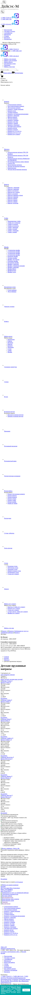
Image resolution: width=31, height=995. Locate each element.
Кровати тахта (12, 111)
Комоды (10, 344)
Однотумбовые (12, 290)
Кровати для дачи (13, 122)
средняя (11, 679)
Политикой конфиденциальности (11, 990)
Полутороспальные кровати (16, 106)
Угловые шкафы (12, 258)
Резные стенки (12, 498)
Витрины (10, 342)
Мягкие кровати (12, 117)
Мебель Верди (8, 62)
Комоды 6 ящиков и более (15, 195)
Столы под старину (13, 574)
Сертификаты (8, 33)
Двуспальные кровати (14, 107)
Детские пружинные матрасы (16, 166)
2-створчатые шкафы (14, 251)
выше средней (5, 679)
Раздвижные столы (13, 572)
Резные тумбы (12, 500)
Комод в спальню (13, 194)
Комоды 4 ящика (12, 198)
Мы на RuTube (14, 981)
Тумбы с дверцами (13, 230)
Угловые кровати (13, 112)
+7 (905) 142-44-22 (6, 24)
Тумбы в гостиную (13, 226)
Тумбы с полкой (12, 229)
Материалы (7, 34)
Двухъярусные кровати (14, 126)
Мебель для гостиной (10, 60)
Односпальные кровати (14, 104)
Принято (26, 990)
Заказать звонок (5, 51)
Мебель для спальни (10, 59)
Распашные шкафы (13, 262)
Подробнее (4, 698)
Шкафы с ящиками (13, 267)
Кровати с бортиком (13, 125)
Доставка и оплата (9, 31)
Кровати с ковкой (13, 123)
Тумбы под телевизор (14, 222)
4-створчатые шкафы (14, 255)
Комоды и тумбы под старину (16, 607)
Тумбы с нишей (12, 232)
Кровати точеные (13, 129)
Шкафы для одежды (13, 259)
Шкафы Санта (12, 272)
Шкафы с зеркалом (13, 264)
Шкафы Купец (12, 270)
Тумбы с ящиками (13, 227)
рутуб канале (19, 882)
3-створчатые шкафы (14, 253)
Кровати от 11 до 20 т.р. (15, 131)
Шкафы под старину (14, 613)
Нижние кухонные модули (15, 416)
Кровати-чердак (12, 128)
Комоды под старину (14, 192)
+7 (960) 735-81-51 (6, 17)
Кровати (10, 345)
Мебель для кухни (9, 66)
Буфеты (10, 341)
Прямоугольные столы (14, 571)
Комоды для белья (13, 203)
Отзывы (6, 36)
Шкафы (10, 352)
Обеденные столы (13, 567)
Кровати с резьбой (13, 120)
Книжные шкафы (13, 256)
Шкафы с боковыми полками (16, 266)
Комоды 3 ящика (12, 200)
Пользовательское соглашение (9, 979)
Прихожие (7, 65)
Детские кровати (12, 118)
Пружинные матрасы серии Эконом (18, 161)
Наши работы (7, 73)
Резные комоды (12, 495)
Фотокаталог (8, 39)
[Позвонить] (2, 11)
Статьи (6, 964)
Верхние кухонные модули (15, 415)
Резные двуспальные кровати (16, 494)
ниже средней (18, 679)
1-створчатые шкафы (14, 250)
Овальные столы (12, 569)
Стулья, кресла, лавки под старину (18, 611)
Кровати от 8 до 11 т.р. (14, 132)
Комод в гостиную (13, 190)
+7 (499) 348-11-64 (6, 19)
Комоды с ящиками (13, 189)
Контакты (7, 37)
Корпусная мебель (9, 962)
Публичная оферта (24, 979)
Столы (9, 349)
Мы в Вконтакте (24, 981)
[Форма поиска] (4, 2)
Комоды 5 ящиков (13, 197)
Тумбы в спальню (13, 224)
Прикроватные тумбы (14, 221)
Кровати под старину (14, 134)
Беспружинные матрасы (15, 165)
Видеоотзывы (19, 73)
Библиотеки (11, 339)
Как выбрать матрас (10, 968)
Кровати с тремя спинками (15, 109)
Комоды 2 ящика (12, 201)
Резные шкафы (12, 502)
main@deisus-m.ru (6, 982)
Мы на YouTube (5, 981)
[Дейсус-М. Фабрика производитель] (15, 7)
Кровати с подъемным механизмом (18, 114)
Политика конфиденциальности (16, 978)
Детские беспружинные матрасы (17, 169)
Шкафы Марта (12, 269)
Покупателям (8, 30)
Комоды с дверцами (13, 187)
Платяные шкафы (13, 261)
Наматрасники (12, 168)
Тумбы (10, 350)
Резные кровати (12, 497)
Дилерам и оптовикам (10, 970)
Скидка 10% (11, 163)
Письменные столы (10, 63)
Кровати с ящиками (13, 115)
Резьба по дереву (12, 503)
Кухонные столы (12, 566)
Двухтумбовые (12, 291)
